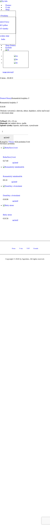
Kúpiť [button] (15, 163)
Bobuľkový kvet (9, 157)
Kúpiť (7, 138)
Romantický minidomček (12, 176)
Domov (3, 98)
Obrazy (9, 98)
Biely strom (7, 215)
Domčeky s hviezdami (11, 195)
